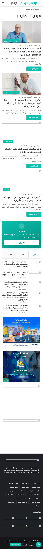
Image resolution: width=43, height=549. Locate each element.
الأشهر (22, 255)
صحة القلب (37, 498)
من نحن (31, 545)
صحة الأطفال (20, 494)
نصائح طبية (11, 502)
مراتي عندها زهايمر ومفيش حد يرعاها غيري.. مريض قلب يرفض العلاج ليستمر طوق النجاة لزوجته (22, 103)
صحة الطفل (10, 494)
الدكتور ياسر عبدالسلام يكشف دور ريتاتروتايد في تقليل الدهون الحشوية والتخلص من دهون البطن (15, 308)
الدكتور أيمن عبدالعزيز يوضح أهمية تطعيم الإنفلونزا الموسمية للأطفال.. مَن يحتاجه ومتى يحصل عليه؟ (16, 284)
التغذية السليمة (25, 483)
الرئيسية (37, 9)
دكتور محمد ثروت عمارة (33, 491)
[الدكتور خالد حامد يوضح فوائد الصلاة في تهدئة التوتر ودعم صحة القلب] (8, 528)
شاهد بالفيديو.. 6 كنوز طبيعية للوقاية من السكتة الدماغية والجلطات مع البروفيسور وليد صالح (22, 51)
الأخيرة (35, 255)
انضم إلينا (21, 243)
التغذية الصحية (13, 483)
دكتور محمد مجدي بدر (16, 491)
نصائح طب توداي (22, 502)
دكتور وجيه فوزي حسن (33, 494)
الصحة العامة (25, 487)
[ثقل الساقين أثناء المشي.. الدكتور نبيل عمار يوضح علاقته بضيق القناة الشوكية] (35, 275)
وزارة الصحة (37, 505)
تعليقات (9, 255)
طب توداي (37, 146)
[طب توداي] (23, 3)
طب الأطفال (27, 498)
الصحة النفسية (14, 487)
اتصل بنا (24, 545)
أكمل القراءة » (34, 69)
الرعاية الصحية (36, 487)
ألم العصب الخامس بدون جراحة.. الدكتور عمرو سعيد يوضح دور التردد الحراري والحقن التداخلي (15, 264)
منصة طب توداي (35, 502)
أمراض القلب (36, 483)
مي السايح (37, 45)
